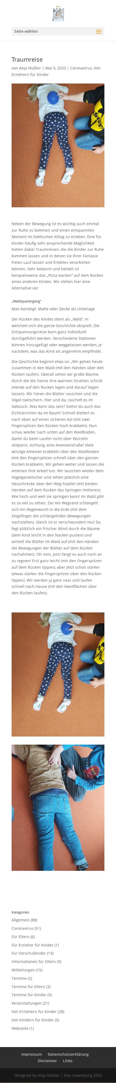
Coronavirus (81, 68)
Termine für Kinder (29, 994)
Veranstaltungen (27, 1003)
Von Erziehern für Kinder (34, 1011)
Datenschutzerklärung (68, 1054)
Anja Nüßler (30, 68)
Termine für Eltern (28, 986)
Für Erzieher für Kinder (32, 945)
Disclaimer (47, 1060)
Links (68, 1060)
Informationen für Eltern (34, 961)
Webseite (20, 1028)
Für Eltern (20, 936)
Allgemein (21, 919)
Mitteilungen (23, 969)
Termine (19, 978)
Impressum (31, 1054)
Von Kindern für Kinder (33, 1019)
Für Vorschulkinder (29, 953)
